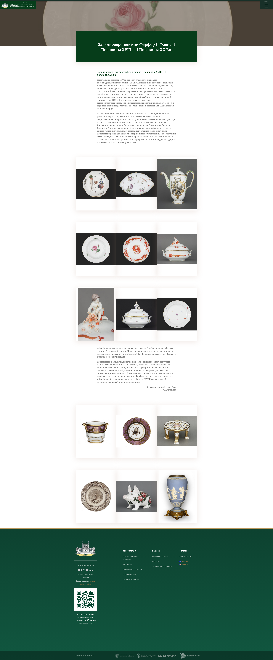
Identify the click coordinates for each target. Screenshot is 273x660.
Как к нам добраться (131, 579)
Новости (155, 561)
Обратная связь (82, 581)
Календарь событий (160, 556)
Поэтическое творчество (162, 566)
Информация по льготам (132, 569)
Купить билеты (185, 556)
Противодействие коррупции (130, 558)
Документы (127, 564)
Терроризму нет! (129, 574)
